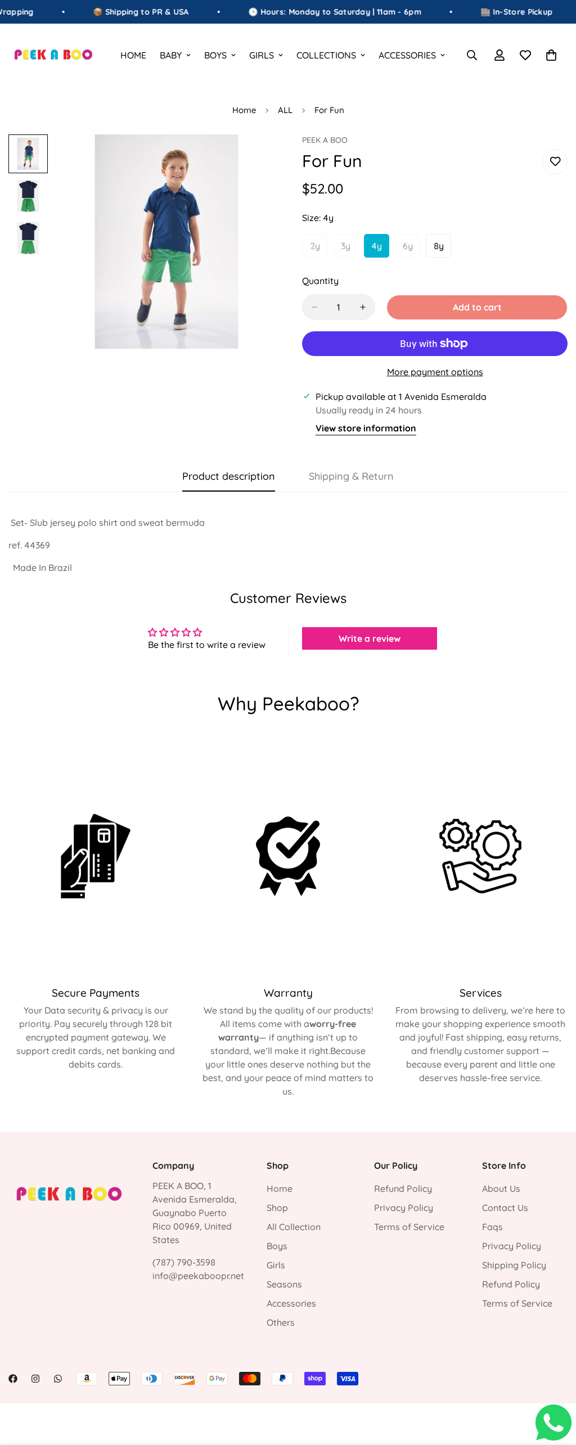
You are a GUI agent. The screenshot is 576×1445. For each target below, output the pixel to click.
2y (318, 249)
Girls (276, 1265)
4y (380, 249)
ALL (285, 110)
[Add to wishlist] (555, 161)
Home (244, 110)
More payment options (435, 371)
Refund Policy (403, 1188)
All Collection (294, 1226)
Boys (277, 1246)
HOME (133, 55)
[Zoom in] (250, 158)
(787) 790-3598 (183, 1262)
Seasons (284, 1284)
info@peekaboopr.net (198, 1275)
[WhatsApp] (57, 1378)
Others (281, 1322)
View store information (366, 428)
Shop (277, 1207)
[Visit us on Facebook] (12, 1378)
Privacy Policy (403, 1207)
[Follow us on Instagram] (35, 1378)
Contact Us (505, 1207)
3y (349, 249)
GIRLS (261, 55)
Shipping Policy (514, 1265)
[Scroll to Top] (554, 1384)
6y (411, 249)
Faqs (492, 1226)
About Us (501, 1188)
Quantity (320, 280)
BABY (171, 55)
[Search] (472, 55)
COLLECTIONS (326, 55)
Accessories (291, 1303)
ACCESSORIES (407, 55)
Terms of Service (409, 1226)
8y (442, 249)
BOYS (215, 55)
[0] (551, 55)
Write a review (369, 638)
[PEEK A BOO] (53, 55)
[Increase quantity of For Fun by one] (363, 307)
